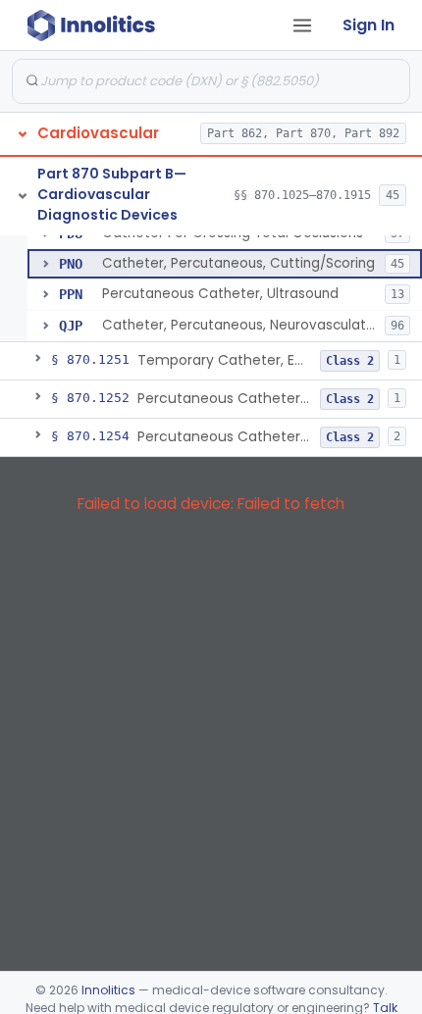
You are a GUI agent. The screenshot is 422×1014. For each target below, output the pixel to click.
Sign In (369, 25)
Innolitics (108, 990)
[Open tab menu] (302, 25)
